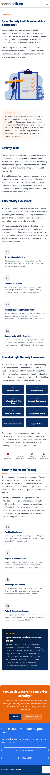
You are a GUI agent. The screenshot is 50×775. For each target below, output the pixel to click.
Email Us (15, 717)
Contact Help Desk (25, 750)
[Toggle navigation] (47, 3)
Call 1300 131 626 (32, 717)
